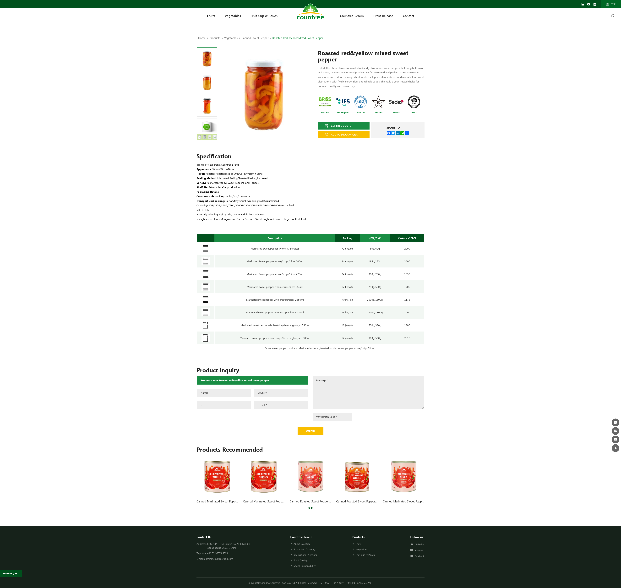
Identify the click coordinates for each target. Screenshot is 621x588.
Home (202, 38)
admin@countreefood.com (218, 558)
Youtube (419, 550)
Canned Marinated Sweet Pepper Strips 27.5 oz (273, 501)
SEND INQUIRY (11, 573)
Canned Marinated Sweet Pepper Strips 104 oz (412, 501)
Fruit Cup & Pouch (264, 15)
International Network (305, 554)
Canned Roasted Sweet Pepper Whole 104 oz (365, 501)
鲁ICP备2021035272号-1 (360, 582)
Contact (408, 15)
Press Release (383, 15)
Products (214, 38)
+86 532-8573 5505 (217, 553)
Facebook (420, 556)
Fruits (211, 15)
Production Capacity (304, 549)
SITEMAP (325, 582)
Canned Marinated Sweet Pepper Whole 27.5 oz (226, 501)
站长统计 (339, 582)
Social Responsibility (305, 565)
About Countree (302, 543)
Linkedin (419, 544)
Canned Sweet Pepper (254, 38)
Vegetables (233, 15)
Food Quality (300, 560)
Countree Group (352, 15)
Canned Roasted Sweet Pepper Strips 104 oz (318, 501)
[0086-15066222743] (615, 422)
